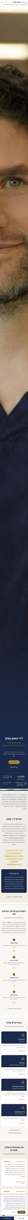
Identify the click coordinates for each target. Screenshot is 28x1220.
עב (2, 2)
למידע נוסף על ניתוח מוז (14, 1009)
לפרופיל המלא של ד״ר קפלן (14, 897)
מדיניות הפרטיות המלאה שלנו (11, 1209)
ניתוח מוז (16, 4)
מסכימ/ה (21, 1212)
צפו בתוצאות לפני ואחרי (14, 1133)
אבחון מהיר (22, 4)
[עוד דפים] (6, 2)
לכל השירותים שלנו (15, 1130)
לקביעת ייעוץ (14, 762)
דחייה (13, 1212)
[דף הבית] (26, 4)
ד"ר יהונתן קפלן (18, 2)
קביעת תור (5, 1218)
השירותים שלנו (14, 767)
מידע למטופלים (8, 4)
